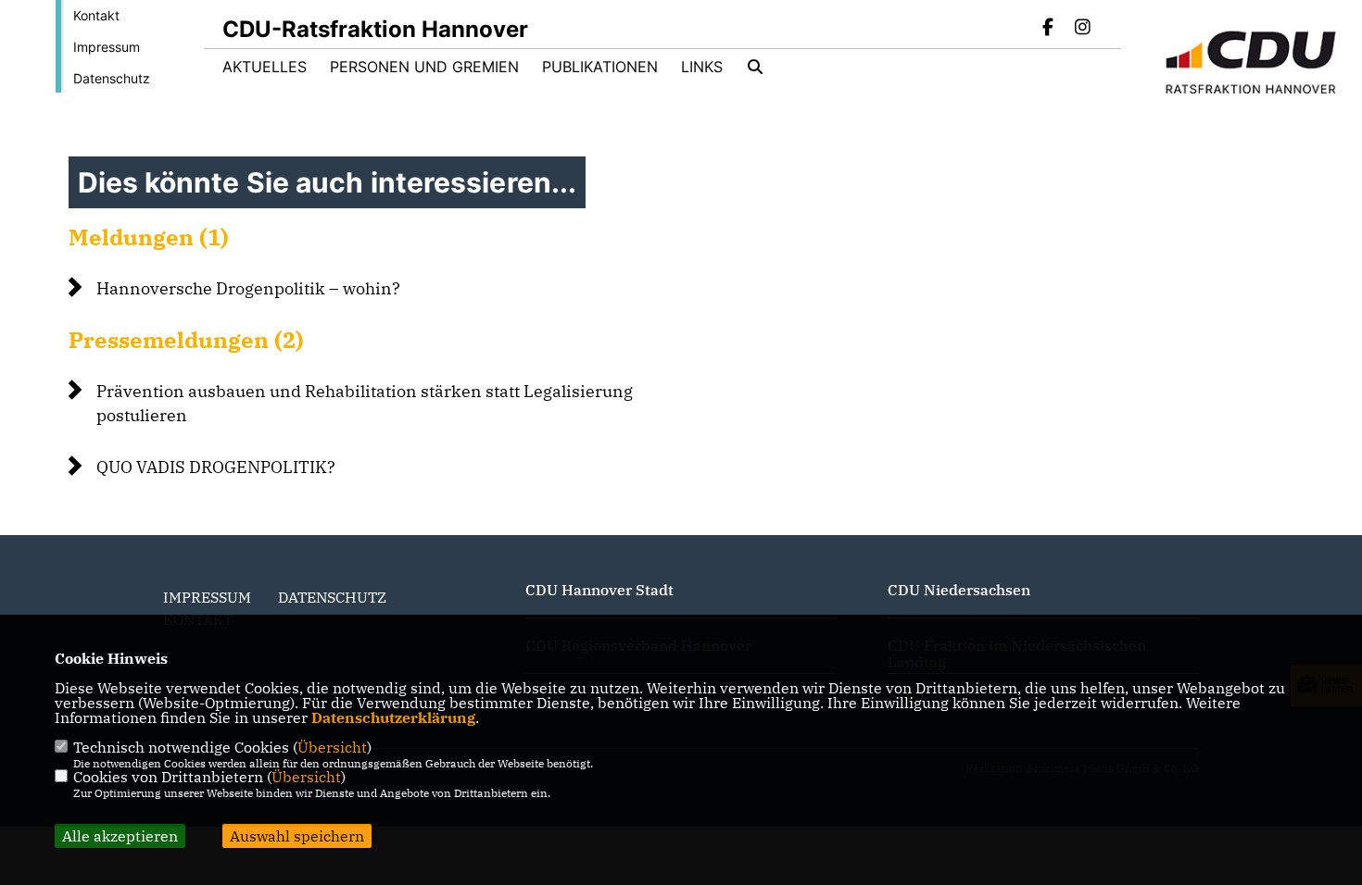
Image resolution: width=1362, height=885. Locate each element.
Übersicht (332, 747)
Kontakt (96, 15)
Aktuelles (264, 66)
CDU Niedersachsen (959, 589)
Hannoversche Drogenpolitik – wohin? (248, 288)
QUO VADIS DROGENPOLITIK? (215, 467)
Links (702, 66)
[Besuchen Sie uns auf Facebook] (1049, 28)
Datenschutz (111, 78)
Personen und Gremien (424, 66)
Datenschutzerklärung (393, 717)
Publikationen (600, 66)
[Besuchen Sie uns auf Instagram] (1082, 28)
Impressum (106, 47)
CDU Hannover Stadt (599, 589)
